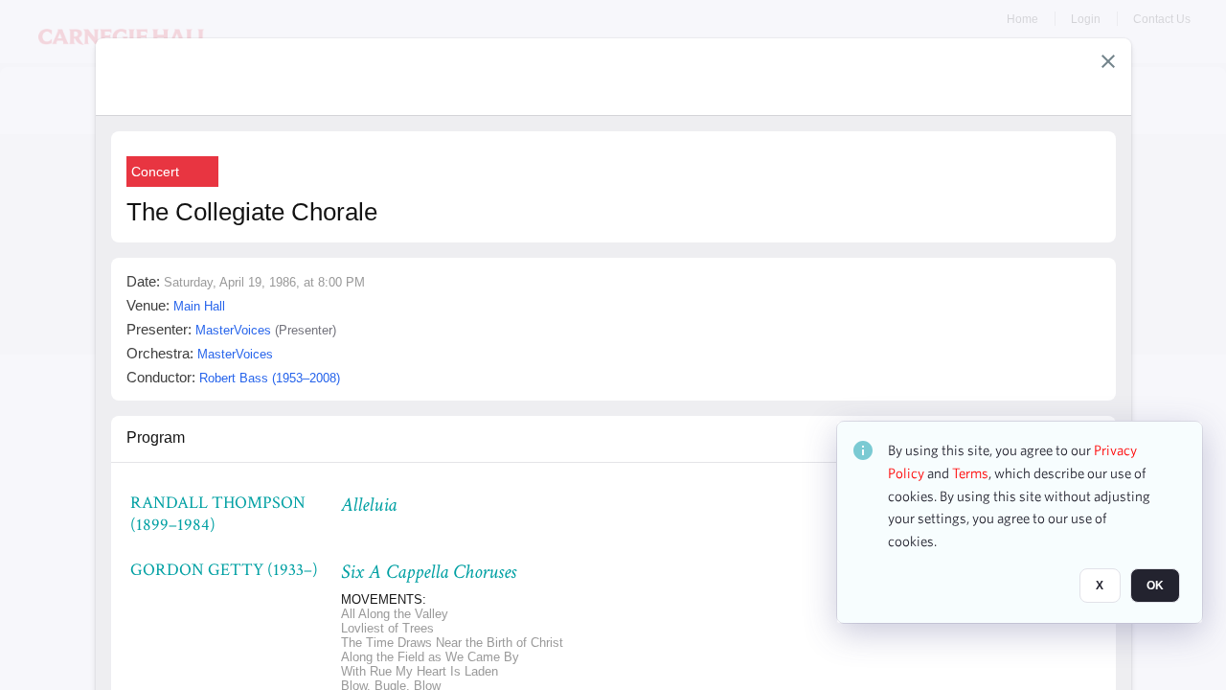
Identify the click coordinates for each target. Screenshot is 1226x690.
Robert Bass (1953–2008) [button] (269, 378)
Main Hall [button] (199, 306)
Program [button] (155, 437)
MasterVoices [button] (233, 330)
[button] (1108, 61)
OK (1155, 585)
